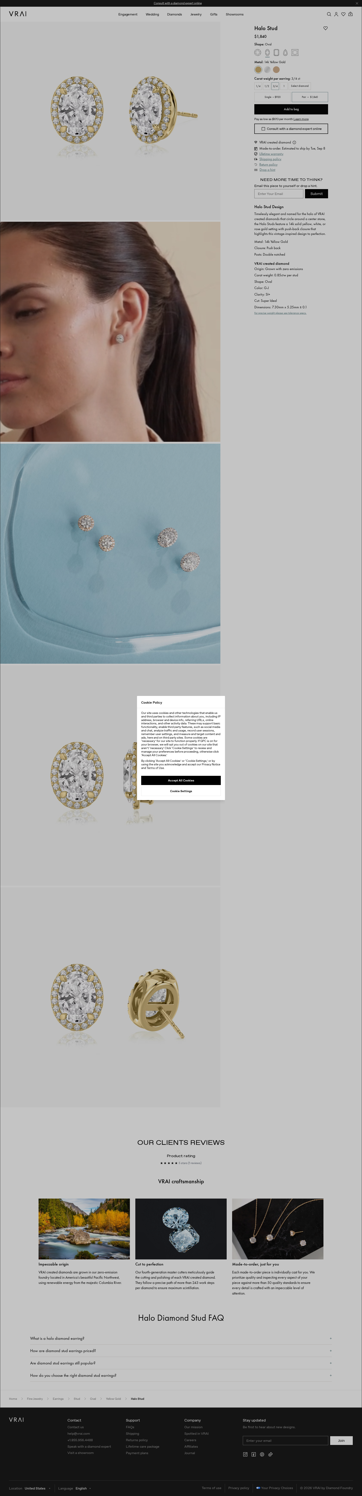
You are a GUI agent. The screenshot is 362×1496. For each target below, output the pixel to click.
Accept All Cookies (181, 780)
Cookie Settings (181, 791)
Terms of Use (155, 768)
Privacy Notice (211, 764)
